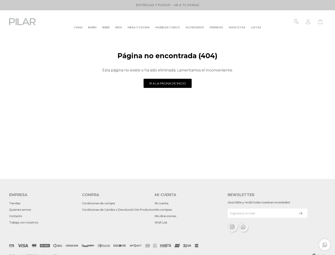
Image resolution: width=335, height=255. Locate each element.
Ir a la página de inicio (167, 83)
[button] (296, 21)
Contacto (15, 216)
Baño (92, 27)
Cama (78, 27)
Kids (118, 27)
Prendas (216, 27)
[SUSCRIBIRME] (300, 213)
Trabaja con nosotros (23, 222)
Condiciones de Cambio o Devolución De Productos (118, 209)
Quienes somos (20, 209)
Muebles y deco (167, 27)
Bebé (106, 27)
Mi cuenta (161, 203)
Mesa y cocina (139, 27)
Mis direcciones (165, 216)
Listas (256, 27)
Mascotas (237, 27)
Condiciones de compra (98, 203)
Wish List (161, 222)
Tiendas (14, 203)
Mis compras (163, 209)
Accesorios (195, 27)
